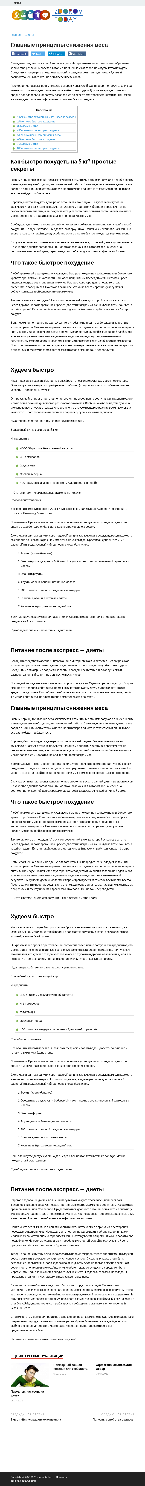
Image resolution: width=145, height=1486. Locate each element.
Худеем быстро (27, 125)
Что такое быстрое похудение (36, 121)
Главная (16, 34)
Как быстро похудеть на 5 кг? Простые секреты (46, 116)
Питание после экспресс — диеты (38, 130)
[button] (19, 53)
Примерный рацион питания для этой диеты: (71, 1366)
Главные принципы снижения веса (39, 134)
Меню (17, 3)
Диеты (29, 34)
